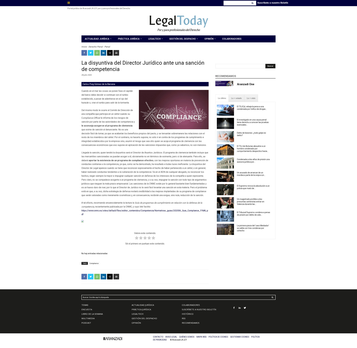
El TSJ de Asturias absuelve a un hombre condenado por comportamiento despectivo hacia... (252, 148)
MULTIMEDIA (88, 318)
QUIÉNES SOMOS (186, 337)
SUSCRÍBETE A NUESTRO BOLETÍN (199, 309)
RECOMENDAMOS (190, 322)
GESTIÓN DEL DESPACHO (144, 318)
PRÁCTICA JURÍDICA (141, 309)
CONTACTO (158, 337)
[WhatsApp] (97, 53)
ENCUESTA (86, 309)
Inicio (84, 47)
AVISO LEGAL (171, 337)
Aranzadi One (245, 84)
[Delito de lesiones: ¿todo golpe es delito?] (225, 136)
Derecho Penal (96, 47)
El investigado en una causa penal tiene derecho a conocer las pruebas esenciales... (253, 122)
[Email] (110, 53)
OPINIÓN (136, 322)
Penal (107, 47)
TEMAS (84, 305)
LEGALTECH (137, 313)
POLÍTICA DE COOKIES (218, 337)
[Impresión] (116, 53)
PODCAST (86, 322)
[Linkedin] (103, 53)
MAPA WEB (201, 337)
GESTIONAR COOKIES (239, 337)
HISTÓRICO (187, 313)
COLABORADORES (191, 305)
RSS (183, 318)
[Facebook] (84, 53)
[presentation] (222, 98)
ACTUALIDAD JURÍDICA (143, 305)
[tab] (222, 98)
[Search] (252, 3)
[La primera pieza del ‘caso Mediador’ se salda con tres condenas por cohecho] (225, 229)
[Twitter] (90, 53)
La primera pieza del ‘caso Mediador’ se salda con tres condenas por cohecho (253, 228)
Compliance (94, 263)
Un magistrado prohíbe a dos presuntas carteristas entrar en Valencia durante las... (250, 201)
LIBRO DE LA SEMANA (92, 313)
